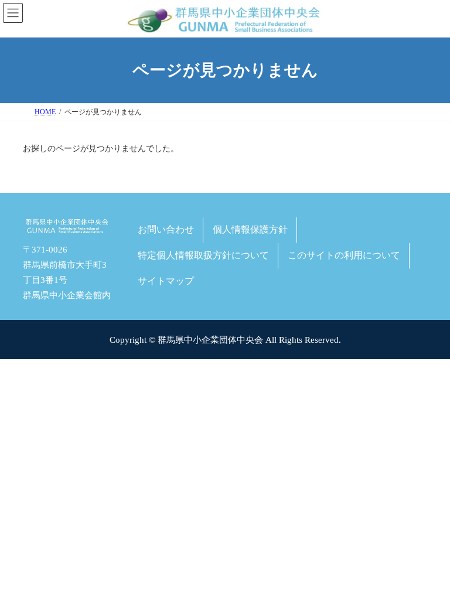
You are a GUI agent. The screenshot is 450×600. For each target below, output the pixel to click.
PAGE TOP (428, 569)
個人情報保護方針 (250, 229)
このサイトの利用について (344, 255)
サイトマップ (166, 280)
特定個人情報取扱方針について (203, 255)
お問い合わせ (166, 229)
